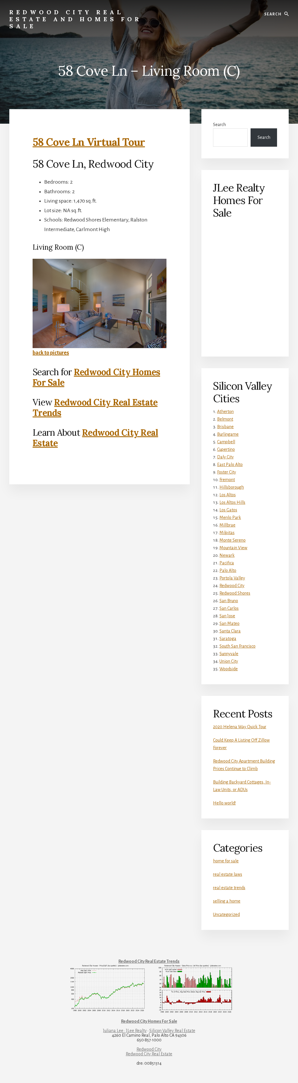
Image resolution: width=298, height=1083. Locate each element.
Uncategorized (226, 914)
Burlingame (228, 434)
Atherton (225, 411)
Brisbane (225, 426)
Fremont (227, 479)
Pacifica (226, 563)
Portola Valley (232, 578)
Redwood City (231, 585)
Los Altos (227, 494)
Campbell (226, 441)
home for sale (226, 861)
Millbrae (227, 525)
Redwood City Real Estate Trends (95, 407)
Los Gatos (228, 510)
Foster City (226, 472)
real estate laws (227, 874)
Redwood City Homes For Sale (96, 377)
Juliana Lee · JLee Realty (125, 1030)
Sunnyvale (228, 653)
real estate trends (229, 887)
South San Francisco (237, 646)
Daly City (225, 457)
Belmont (225, 419)
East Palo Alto (230, 464)
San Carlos (229, 608)
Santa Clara (230, 631)
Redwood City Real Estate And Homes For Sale (75, 19)
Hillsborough (231, 487)
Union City (228, 661)
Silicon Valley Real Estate (172, 1030)
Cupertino (226, 449)
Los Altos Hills (232, 502)
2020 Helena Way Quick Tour (239, 726)
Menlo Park (230, 517)
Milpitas (227, 532)
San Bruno (228, 600)
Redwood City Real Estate (95, 438)
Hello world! (224, 803)
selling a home (226, 901)
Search (219, 124)
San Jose (227, 616)
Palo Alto (227, 570)
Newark (227, 555)
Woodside (228, 669)
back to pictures (51, 353)
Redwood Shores (234, 593)
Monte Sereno (232, 540)
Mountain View (233, 547)
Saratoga (227, 638)
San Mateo (229, 623)
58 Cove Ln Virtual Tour (89, 142)
